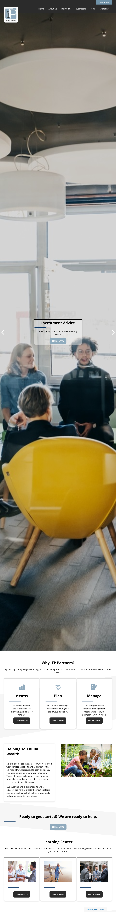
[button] (41, 8)
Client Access (104, 2)
